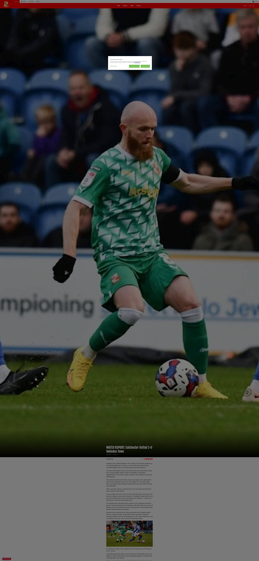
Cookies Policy (137, 62)
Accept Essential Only (134, 66)
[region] (130, 63)
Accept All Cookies (145, 66)
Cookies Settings (113, 66)
